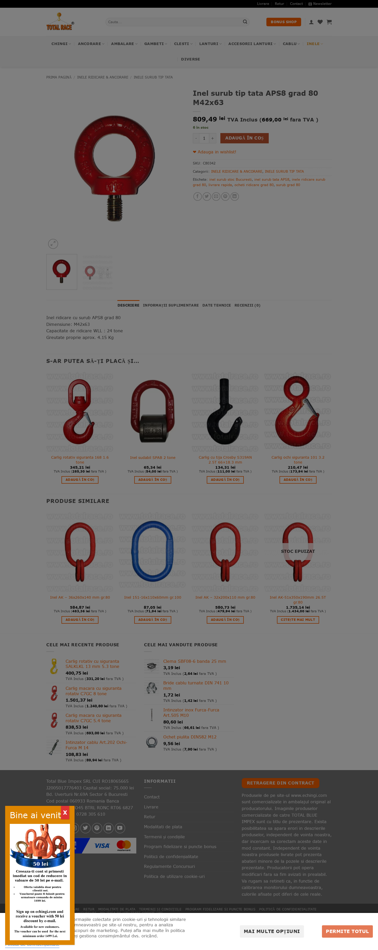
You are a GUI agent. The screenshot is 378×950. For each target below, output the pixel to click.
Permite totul (347, 931)
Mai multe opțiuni (272, 931)
